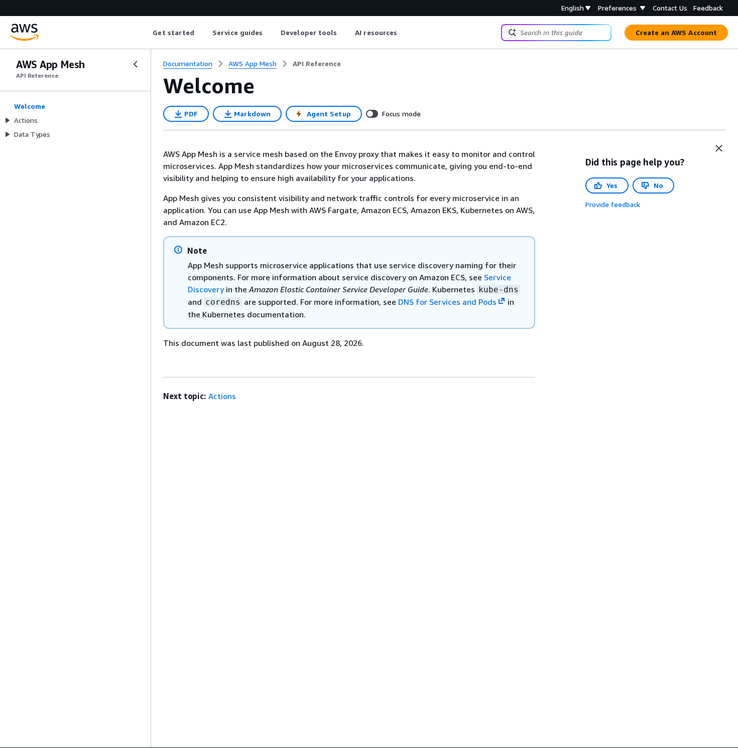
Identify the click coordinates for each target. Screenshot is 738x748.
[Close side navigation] (136, 64)
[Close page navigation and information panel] (719, 148)
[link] (317, 64)
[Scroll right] (405, 33)
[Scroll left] (145, 33)
